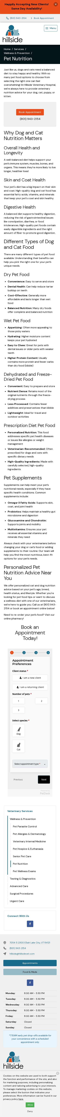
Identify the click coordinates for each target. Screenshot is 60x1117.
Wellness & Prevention (17, 53)
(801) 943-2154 (30, 119)
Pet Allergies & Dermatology (29, 834)
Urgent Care (17, 901)
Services (19, 49)
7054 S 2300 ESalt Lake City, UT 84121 (30, 942)
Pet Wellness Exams (24, 871)
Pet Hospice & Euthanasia (28, 849)
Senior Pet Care (22, 856)
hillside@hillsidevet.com (22, 953)
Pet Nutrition (20, 863)
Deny (30, 1111)
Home (7, 49)
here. (21, 1099)
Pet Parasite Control (25, 826)
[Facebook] (30, 924)
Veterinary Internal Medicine (29, 841)
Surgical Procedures (21, 893)
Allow (30, 1104)
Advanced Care (19, 886)
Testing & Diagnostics (23, 878)
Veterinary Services (20, 811)
